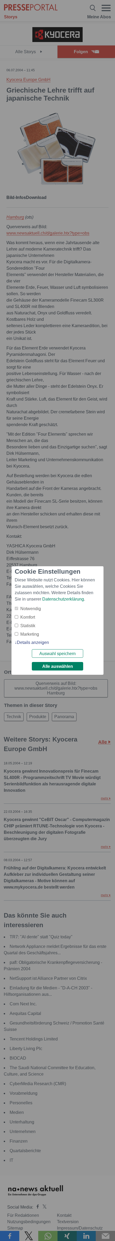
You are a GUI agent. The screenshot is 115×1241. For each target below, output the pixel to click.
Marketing (29, 634)
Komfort (27, 617)
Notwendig (30, 608)
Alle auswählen (57, 666)
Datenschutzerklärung (63, 599)
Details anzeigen (33, 642)
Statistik (27, 625)
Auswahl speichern (57, 653)
